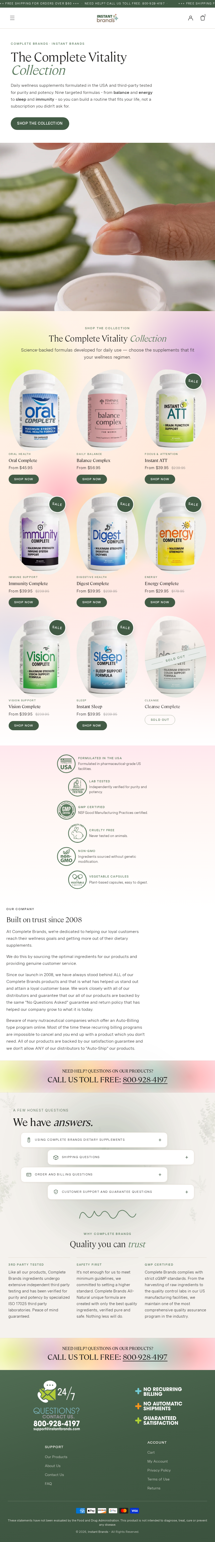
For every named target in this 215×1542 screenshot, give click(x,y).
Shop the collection (40, 123)
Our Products (56, 1457)
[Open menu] (12, 18)
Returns (153, 1488)
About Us (53, 1466)
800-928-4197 (145, 1079)
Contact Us (54, 1475)
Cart (151, 1452)
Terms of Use (158, 1479)
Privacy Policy (159, 1470)
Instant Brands (98, 1532)
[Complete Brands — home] (107, 17)
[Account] (190, 18)
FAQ (48, 1484)
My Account (157, 1461)
